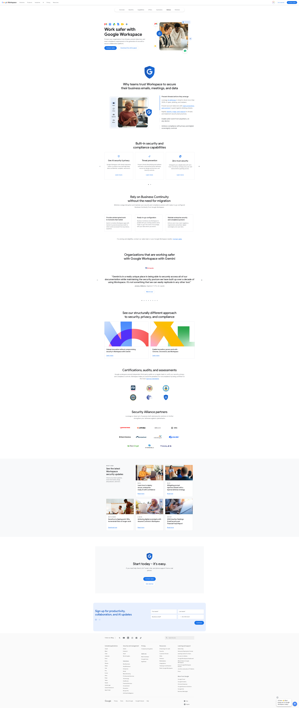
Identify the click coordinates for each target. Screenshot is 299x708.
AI (43, 2)
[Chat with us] (295, 704)
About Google (129, 701)
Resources (55, 2)
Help (148, 701)
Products (29, 2)
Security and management (131, 646)
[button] (295, 704)
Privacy (116, 701)
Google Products (140, 701)
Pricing (48, 2)
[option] (121, 10)
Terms (121, 701)
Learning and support (184, 646)
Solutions (21, 2)
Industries (37, 2)
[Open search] (273, 2)
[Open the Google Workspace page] (9, 2)
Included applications (111, 646)
